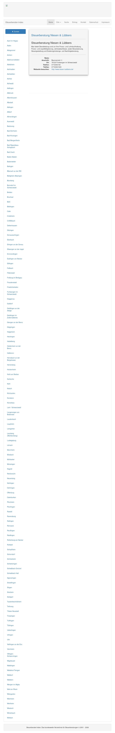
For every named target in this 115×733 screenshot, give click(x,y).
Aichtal (9, 79)
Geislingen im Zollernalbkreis (12, 316)
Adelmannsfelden (13, 60)
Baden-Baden (12, 157)
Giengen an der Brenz (15, 322)
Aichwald (10, 83)
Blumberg (10, 180)
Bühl (8, 202)
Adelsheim (10, 64)
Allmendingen (12, 116)
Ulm (8, 639)
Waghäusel (11, 661)
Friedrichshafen (12, 287)
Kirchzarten (11, 393)
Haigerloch (11, 332)
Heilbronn (10, 353)
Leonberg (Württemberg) (12, 434)
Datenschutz (93, 22)
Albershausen (12, 98)
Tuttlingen (10, 620)
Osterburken (11, 497)
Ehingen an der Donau (15, 244)
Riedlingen (11, 535)
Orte (58, 22)
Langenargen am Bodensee (13, 413)
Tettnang (10, 606)
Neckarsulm (11, 473)
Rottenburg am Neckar (15, 540)
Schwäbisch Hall (13, 573)
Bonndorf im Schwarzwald (11, 186)
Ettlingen (10, 263)
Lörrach (10, 445)
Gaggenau (11, 299)
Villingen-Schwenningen (12, 655)
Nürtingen (10, 483)
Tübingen (10, 625)
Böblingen (10, 206)
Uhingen (10, 635)
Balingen (10, 166)
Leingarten (11, 429)
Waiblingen (11, 665)
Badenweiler (11, 161)
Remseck (10, 526)
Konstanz (10, 398)
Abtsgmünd (11, 50)
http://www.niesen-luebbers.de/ (62, 69)
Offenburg (10, 492)
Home (51, 22)
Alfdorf (9, 112)
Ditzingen (10, 230)
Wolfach (10, 718)
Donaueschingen (13, 235)
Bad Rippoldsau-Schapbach (13, 146)
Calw (9, 211)
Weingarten (11, 694)
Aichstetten (11, 74)
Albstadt (10, 102)
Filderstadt (11, 273)
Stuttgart (10, 597)
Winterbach (11, 713)
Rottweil (10, 545)
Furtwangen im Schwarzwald (12, 293)
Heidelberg (11, 341)
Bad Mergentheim (13, 140)
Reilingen (10, 521)
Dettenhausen (12, 225)
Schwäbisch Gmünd (14, 568)
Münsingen (11, 464)
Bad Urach (11, 152)
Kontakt (83, 22)
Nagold (9, 469)
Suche (66, 22)
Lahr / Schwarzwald (14, 407)
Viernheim (10, 649)
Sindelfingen (11, 583)
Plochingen (11, 507)
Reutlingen (11, 530)
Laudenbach (11, 419)
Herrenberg (11, 365)
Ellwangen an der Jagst (15, 249)
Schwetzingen (12, 564)
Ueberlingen (11, 630)
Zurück (16, 31)
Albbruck (10, 93)
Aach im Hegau (12, 41)
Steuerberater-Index (14, 22)
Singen (9, 587)
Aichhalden (11, 69)
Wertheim (10, 703)
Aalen (9, 45)
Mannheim (11, 450)
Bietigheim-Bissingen (14, 176)
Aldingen (10, 107)
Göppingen (11, 327)
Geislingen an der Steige (13, 309)
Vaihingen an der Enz (14, 644)
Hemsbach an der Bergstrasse (13, 359)
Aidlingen (10, 88)
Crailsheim (11, 216)
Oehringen (11, 488)
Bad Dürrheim (12, 131)
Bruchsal (10, 197)
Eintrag (74, 22)
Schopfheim (11, 549)
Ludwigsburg (11, 440)
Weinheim (10, 699)
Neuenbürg (11, 478)
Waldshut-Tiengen (13, 670)
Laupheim (10, 424)
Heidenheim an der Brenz (14, 347)
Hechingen (11, 336)
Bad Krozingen (12, 135)
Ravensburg (11, 516)
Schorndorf (11, 554)
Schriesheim (11, 559)
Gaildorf (10, 303)
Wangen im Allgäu (13, 684)
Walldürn (10, 680)
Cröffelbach (11, 221)
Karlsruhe (10, 379)
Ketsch (9, 388)
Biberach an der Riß (14, 171)
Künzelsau (10, 403)
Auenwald (10, 121)
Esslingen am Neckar (14, 259)
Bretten (9, 192)
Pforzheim (10, 502)
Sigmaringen (11, 578)
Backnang (10, 126)
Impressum (106, 22)
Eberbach (10, 240)
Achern (9, 55)
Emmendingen (12, 254)
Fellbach (10, 268)
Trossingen (11, 616)
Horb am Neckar (13, 374)
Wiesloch (10, 708)
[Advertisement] (68, 10)
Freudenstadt (12, 282)
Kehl (8, 384)
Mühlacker (10, 459)
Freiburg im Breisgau (14, 277)
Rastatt (9, 511)
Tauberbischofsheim (14, 601)
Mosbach (10, 454)
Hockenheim (11, 369)
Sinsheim (10, 592)
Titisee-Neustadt (13, 611)
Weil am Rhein (12, 689)
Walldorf (10, 675)
